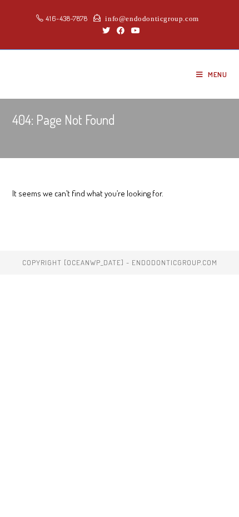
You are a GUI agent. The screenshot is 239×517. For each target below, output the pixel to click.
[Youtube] (134, 31)
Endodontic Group (71, 74)
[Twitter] (106, 31)
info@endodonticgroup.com (150, 18)
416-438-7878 (66, 18)
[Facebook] (120, 31)
